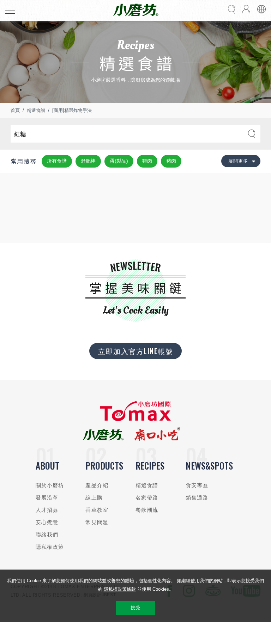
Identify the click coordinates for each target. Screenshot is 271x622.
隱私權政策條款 (120, 589)
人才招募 (47, 510)
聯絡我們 (47, 535)
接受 (135, 607)
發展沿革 (47, 498)
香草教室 (96, 510)
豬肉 (171, 161)
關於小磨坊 (50, 485)
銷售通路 (197, 498)
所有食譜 (57, 161)
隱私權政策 (50, 547)
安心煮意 (47, 522)
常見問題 (96, 522)
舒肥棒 (88, 161)
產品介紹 (96, 485)
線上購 (93, 498)
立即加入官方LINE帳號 (135, 351)
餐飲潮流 (147, 510)
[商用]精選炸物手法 (72, 110)
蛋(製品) (119, 161)
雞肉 (147, 161)
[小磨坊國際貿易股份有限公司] (135, 419)
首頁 (15, 110)
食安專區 (197, 485)
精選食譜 (36, 110)
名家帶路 (147, 498)
